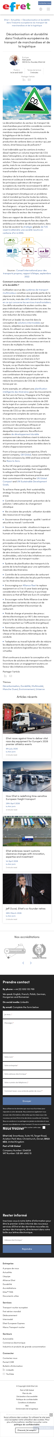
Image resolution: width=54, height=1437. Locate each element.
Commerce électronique (14, 1342)
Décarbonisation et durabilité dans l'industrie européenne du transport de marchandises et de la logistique (28, 22)
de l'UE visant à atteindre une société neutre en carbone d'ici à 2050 (25, 230)
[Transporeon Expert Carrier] (15, 951)
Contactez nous (44, 3)
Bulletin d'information (13, 1365)
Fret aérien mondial (12, 1311)
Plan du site (27, 1393)
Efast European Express (14, 1323)
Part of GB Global (12, 1145)
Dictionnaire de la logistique (27, 1408)
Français (41, 9)
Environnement (27, 689)
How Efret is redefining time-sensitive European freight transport (26, 797)
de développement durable (25, 434)
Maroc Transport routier (14, 1327)
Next (31, 962)
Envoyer (27, 1100)
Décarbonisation (11, 685)
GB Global (26, 454)
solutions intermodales (29, 322)
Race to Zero (13, 460)
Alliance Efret (9, 1280)
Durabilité (26, 685)
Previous (23, 963)
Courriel (29, 79)
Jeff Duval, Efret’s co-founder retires (25, 908)
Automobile (8, 1338)
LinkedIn (24, 79)
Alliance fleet (29, 585)
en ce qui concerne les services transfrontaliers (27, 302)
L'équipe (6, 1276)
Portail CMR (8, 1362)
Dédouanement (10, 1315)
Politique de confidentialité (27, 1399)
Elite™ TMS (8, 1292)
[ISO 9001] (39, 951)
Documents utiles (11, 1295)
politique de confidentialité (26, 1424)
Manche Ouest (10, 689)
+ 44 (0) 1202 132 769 (24, 989)
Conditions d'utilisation (27, 1402)
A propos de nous (11, 1268)
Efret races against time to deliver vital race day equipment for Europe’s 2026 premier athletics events (27, 741)
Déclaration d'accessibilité (27, 1396)
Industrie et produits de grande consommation (24, 1346)
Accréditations (9, 1288)
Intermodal (8, 1319)
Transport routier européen (15, 1307)
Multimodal (37, 685)
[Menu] (48, 9)
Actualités (15, 19)
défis (27, 299)
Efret (6, 19)
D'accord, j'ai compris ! (27, 1430)
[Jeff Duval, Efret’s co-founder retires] (27, 889)
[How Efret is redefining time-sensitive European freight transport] (27, 776)
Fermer (51, 1414)
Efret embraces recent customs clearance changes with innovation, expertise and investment (25, 853)
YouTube (10, 1373)
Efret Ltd (17, 7)
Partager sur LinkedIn (5, 675)
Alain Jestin (33, 59)
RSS (27, 1405)
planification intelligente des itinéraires (25, 390)
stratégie (27, 226)
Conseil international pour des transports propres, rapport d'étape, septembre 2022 (27, 273)
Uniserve (40, 689)
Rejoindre (27, 1248)
